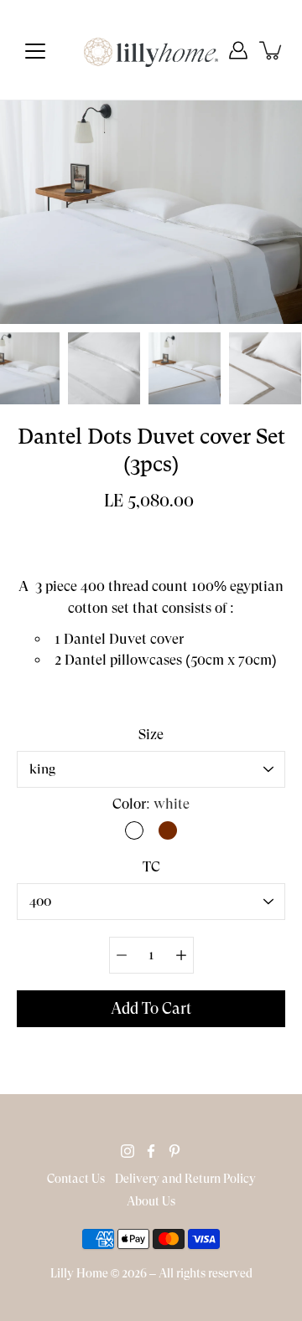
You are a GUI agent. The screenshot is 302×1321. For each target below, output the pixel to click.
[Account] (238, 50)
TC (151, 867)
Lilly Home (79, 1273)
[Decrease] (121, 955)
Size (151, 735)
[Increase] (181, 955)
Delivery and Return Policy (185, 1178)
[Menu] (35, 51)
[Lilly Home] (151, 50)
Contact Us (76, 1178)
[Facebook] (151, 1151)
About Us (151, 1201)
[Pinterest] (174, 1151)
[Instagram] (127, 1151)
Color (151, 804)
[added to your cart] (271, 50)
